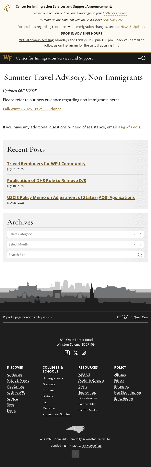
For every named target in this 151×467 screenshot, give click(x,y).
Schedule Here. (113, 20)
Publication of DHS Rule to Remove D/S (46, 180)
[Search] (140, 254)
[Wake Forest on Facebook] (67, 353)
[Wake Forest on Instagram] (84, 353)
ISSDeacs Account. (115, 13)
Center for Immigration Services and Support (54, 58)
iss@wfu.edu (129, 127)
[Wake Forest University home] (7, 58)
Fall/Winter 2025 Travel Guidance (32, 109)
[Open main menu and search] (142, 58)
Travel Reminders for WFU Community (46, 163)
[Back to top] (75, 454)
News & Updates (133, 26)
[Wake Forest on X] (75, 353)
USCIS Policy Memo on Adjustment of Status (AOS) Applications (71, 197)
